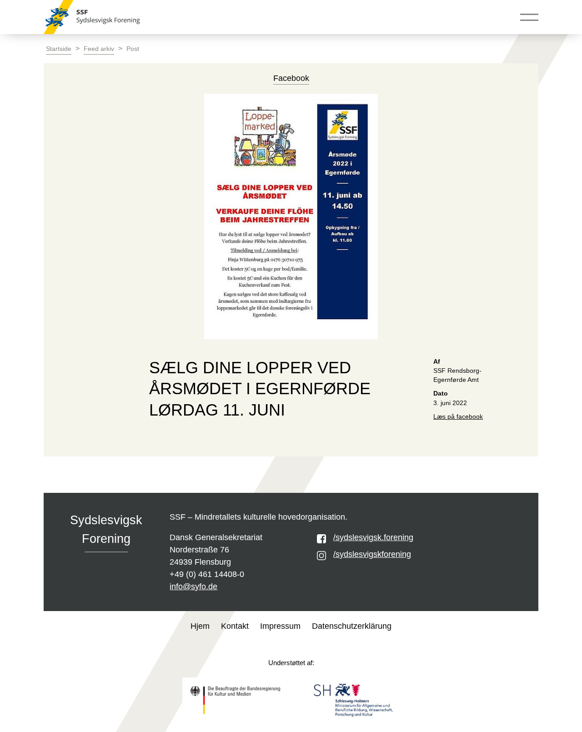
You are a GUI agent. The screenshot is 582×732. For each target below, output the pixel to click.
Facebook (291, 78)
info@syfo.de (193, 586)
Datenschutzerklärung (351, 626)
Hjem (200, 626)
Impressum (280, 626)
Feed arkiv (99, 48)
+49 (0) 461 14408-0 (207, 574)
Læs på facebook (458, 416)
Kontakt (235, 626)
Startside (58, 48)
